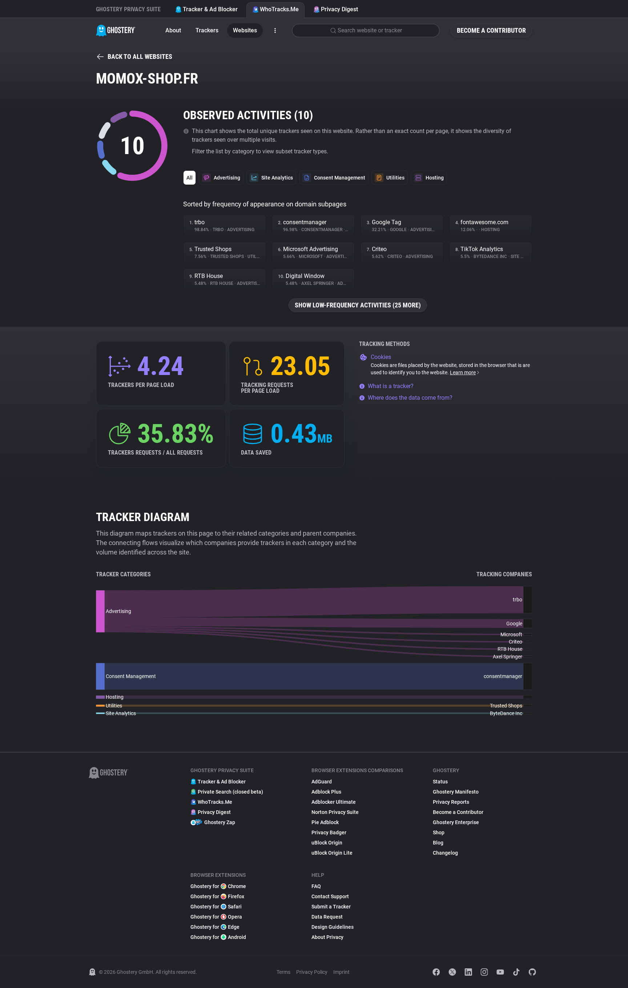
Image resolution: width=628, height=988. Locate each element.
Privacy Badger (328, 832)
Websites (245, 30)
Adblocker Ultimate (333, 802)
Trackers (207, 30)
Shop (438, 832)
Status (440, 782)
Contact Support (330, 896)
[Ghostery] (116, 30)
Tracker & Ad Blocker (210, 9)
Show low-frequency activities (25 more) (358, 305)
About (173, 30)
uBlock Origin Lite (332, 853)
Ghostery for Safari (216, 907)
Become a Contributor (491, 30)
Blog (438, 843)
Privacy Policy (311, 972)
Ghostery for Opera (216, 917)
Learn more (463, 372)
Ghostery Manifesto (456, 792)
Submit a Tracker (331, 907)
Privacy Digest (339, 9)
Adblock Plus (326, 792)
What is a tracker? (391, 386)
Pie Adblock (325, 822)
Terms (283, 972)
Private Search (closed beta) (230, 792)
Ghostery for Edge (214, 927)
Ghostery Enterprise (456, 822)
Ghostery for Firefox (217, 896)
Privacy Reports (451, 802)
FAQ (316, 886)
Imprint (341, 972)
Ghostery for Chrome (218, 886)
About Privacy (327, 937)
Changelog (445, 853)
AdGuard (321, 782)
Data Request (327, 917)
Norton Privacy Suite (335, 812)
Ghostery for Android (218, 937)
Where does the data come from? (410, 397)
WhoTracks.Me (279, 9)
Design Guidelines (332, 927)
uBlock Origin (326, 843)
